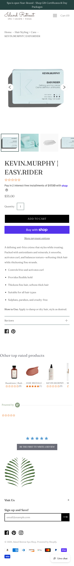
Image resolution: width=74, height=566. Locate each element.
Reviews (9, 320)
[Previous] (9, 87)
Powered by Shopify (46, 541)
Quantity (9, 206)
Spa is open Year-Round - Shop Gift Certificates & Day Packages (37, 4)
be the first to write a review (37, 447)
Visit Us (9, 500)
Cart (65, 15)
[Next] (64, 87)
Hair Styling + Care (25, 32)
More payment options (37, 238)
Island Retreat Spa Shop (24, 541)
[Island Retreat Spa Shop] (6, 331)
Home (7, 32)
